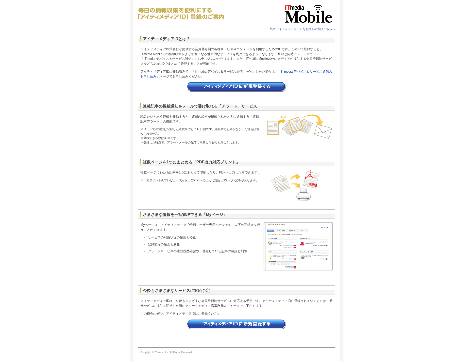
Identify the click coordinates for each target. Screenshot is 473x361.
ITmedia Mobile (304, 13)
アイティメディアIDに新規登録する (236, 87)
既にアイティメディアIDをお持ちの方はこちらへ (302, 29)
